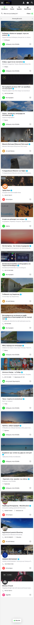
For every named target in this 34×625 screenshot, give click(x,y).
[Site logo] (8, 3)
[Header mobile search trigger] (32, 2)
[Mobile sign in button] (23, 2)
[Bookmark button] (30, 44)
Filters (28, 13)
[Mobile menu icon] (2, 3)
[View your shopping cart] (28, 2)
